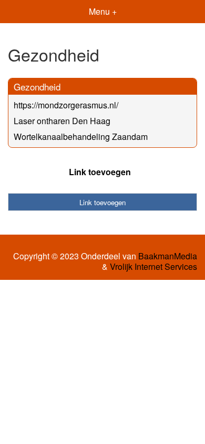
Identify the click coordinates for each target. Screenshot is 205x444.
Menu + (103, 11)
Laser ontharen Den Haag (62, 121)
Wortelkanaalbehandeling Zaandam (81, 136)
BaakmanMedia (167, 256)
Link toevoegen (100, 172)
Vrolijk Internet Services (153, 266)
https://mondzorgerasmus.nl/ (66, 105)
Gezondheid (37, 86)
